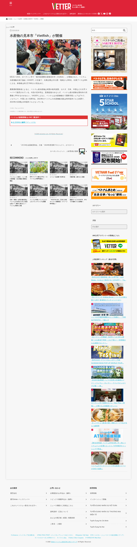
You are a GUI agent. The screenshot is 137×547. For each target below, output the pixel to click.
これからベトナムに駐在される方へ (55, 14)
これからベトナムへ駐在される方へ (23, 505)
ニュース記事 (10, 27)
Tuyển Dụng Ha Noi (97, 527)
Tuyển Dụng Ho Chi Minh (99, 521)
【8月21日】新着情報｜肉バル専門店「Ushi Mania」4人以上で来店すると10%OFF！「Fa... (108, 278)
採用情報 (93, 493)
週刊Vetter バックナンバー (20, 499)
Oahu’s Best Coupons (76, 538)
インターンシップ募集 (98, 499)
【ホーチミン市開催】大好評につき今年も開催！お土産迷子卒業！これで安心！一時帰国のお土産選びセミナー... (108, 340)
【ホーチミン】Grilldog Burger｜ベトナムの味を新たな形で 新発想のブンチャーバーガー (109, 298)
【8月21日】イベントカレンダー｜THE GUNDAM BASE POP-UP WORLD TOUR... (107, 361)
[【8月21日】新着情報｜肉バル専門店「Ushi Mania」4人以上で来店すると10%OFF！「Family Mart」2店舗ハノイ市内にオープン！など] (107, 274)
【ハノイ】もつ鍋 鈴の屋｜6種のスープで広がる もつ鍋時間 (109, 424)
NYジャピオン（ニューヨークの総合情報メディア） (108, 535)
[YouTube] (104, 14)
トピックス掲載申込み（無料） (61, 499)
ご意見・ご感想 (56, 524)
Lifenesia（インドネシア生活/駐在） (23, 535)
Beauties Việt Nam (82, 535)
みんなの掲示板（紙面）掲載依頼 (62, 518)
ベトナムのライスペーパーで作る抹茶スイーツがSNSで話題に (108, 467)
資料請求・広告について (59, 511)
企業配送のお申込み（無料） (60, 493)
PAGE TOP (132, 529)
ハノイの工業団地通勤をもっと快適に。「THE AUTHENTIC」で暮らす (108, 318)
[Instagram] (107, 14)
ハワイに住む (62, 538)
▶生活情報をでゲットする (23, 122)
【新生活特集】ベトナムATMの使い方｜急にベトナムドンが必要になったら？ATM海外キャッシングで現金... (108, 446)
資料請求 (73, 14)
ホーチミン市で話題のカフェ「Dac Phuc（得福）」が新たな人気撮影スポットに (108, 404)
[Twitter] (102, 14)
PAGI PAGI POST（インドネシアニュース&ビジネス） (56, 535)
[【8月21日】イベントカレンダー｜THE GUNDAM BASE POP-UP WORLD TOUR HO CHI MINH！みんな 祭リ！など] (107, 357)
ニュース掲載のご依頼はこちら (61, 505)
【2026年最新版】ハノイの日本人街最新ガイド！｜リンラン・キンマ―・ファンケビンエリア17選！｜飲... (108, 383)
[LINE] (110, 14)
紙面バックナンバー (34, 14)
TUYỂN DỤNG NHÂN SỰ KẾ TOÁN (103, 505)
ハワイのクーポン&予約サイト (45, 538)
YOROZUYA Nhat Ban (93, 538)
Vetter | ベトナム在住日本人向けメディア (64, 542)
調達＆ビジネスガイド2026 (87, 14)
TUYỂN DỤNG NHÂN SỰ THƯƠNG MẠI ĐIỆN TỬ (105, 513)
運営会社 (13, 493)
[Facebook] (99, 14)
